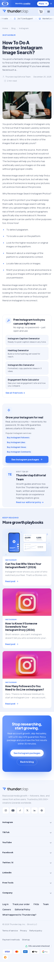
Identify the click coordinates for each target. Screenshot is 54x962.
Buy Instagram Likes (16, 442)
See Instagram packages (25, 459)
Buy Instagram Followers (18, 437)
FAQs (36, 904)
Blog (13, 28)
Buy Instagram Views (16, 447)
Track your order (21, 904)
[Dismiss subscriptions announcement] (51, 3)
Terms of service (10, 930)
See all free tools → (15, 392)
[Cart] (41, 12)
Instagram (24, 28)
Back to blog (27, 761)
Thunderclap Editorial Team (18, 76)
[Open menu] (49, 12)
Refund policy (35, 930)
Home (5, 28)
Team (46, 904)
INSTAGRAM (9, 35)
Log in (5, 904)
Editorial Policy (22, 909)
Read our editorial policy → (30, 502)
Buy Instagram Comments (19, 452)
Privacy (23, 930)
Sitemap (26, 939)
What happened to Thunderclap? (19, 914)
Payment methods (11, 939)
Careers (6, 909)
